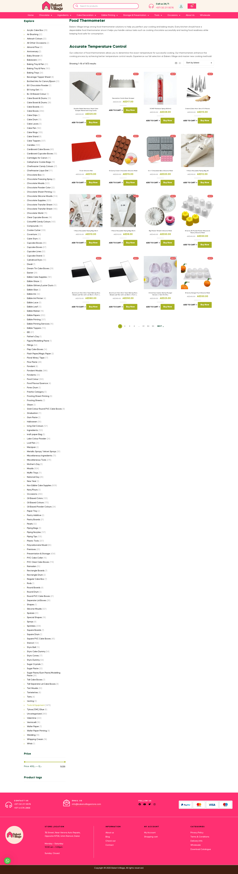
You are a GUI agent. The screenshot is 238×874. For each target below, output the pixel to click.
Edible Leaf (32, 307)
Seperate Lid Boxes (36, 601)
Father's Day (33, 337)
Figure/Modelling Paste (38, 341)
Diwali (30, 264)
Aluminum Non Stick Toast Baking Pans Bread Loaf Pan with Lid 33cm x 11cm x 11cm (123, 294)
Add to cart (78, 123)
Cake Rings (32, 132)
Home (31, 15)
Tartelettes (32, 693)
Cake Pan (31, 128)
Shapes (30, 605)
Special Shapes (34, 618)
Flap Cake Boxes (35, 349)
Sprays (30, 622)
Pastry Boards (33, 520)
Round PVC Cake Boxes (38, 596)
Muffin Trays (32, 473)
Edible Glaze (33, 281)
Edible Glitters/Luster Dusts (40, 286)
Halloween (32, 422)
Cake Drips (32, 115)
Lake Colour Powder (36, 439)
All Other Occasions (36, 43)
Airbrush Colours (34, 39)
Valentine (31, 718)
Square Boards (34, 630)
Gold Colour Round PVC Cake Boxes (44, 409)
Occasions (32, 494)
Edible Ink (31, 294)
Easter (30, 273)
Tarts (29, 697)
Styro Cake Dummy (36, 652)
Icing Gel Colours (35, 426)
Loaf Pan (31, 443)
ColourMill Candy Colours (39, 222)
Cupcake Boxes (34, 243)
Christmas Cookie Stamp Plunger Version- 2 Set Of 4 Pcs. (160, 294)
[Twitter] (149, 804)
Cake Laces (33, 124)
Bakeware (32, 60)
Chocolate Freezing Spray (39, 179)
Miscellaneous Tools (36, 460)
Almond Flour (33, 47)
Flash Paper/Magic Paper (39, 354)
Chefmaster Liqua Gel (37, 171)
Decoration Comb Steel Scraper (123, 98)
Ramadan (31, 566)
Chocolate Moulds (35, 183)
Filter (62, 766)
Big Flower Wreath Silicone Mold (160, 230)
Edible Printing (34, 320)
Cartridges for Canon (37, 158)
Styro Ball (31, 647)
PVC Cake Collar (35, 558)
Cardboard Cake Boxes (38, 149)
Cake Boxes (33, 111)
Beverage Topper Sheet (39, 77)
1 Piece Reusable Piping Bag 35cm (86, 230)
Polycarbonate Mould (37, 545)
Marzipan (31, 447)
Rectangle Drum (35, 575)
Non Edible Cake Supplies (39, 486)
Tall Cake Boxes (34, 680)
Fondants (31, 375)
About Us (190, 15)
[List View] (180, 62)
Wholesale (205, 15)
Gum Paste (32, 418)
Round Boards (33, 588)
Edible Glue (32, 290)
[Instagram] (154, 804)
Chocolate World (35, 213)
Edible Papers (33, 315)
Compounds (33, 226)
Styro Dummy (33, 660)
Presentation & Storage (38, 554)
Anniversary (32, 52)
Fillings (30, 345)
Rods (29, 583)
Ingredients (32, 430)
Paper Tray (32, 511)
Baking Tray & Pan (35, 64)
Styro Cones (33, 656)
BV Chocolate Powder (37, 86)
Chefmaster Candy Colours (40, 166)
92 (148, 326)
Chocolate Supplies (36, 201)
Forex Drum (32, 388)
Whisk (30, 744)
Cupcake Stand (34, 256)
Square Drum (33, 634)
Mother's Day (33, 464)
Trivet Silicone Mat (86, 170)
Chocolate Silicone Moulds (40, 196)
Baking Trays (33, 73)
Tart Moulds (32, 688)
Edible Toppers (34, 328)
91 (143, 326)
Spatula (30, 613)
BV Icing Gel (33, 90)
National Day (33, 477)
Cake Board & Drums (37, 98)
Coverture (32, 234)
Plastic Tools (33, 541)
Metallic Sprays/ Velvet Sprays (41, 452)
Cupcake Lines (34, 252)
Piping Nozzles (34, 532)
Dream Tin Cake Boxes (38, 269)
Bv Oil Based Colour (36, 94)
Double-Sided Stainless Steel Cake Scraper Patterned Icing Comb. (86, 109)
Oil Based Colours (35, 503)
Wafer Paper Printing (37, 731)
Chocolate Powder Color (39, 188)
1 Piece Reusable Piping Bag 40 (197, 170)
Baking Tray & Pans (36, 69)
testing (30, 701)
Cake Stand (32, 137)
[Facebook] (140, 804)
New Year (31, 481)
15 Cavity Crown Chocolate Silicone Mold (123, 170)
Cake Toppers (33, 141)
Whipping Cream (35, 739)
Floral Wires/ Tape (35, 358)
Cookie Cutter (34, 230)
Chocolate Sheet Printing (39, 192)
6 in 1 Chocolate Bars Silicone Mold (160, 170)
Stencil (30, 643)
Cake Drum (32, 120)
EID (28, 332)
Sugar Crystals (34, 664)
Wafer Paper (33, 727)
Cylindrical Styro (34, 260)
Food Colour (32, 379)
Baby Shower (33, 56)
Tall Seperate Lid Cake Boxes (41, 684)
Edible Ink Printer (35, 298)
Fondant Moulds (34, 371)
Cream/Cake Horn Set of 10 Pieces (197, 108)
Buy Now (93, 123)
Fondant (31, 366)
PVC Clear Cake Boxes (38, 562)
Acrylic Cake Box (35, 30)
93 (153, 326)
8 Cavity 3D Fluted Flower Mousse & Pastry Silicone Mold (197, 231)
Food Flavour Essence (37, 383)
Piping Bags (32, 528)
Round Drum (33, 592)
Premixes (31, 549)
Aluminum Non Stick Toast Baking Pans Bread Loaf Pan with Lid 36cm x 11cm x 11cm (86, 294)
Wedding (31, 735)
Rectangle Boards (35, 571)
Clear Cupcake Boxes (37, 218)
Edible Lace (32, 303)
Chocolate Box (34, 175)
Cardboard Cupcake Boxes (40, 154)
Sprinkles (31, 626)
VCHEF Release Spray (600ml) (160, 108)
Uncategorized (34, 714)
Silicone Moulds (34, 609)
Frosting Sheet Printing (38, 396)
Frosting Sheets (34, 401)
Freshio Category (35, 392)
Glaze (30, 405)
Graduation (32, 413)
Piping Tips (32, 537)
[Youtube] (145, 804)
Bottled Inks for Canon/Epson (41, 81)
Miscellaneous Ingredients (39, 456)
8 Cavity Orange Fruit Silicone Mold (197, 293)
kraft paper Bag (34, 434)
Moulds (30, 469)
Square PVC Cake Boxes (39, 639)
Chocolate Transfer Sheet (39, 205)
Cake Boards (33, 107)
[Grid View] (176, 62)
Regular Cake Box (35, 579)
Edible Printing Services (38, 324)
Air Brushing (32, 34)
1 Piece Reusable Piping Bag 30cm (123, 230)
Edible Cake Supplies (37, 277)
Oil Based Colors (35, 498)
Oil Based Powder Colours (39, 507)
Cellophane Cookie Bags (39, 162)
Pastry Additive (34, 515)
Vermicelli (31, 722)
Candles (31, 145)
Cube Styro (32, 239)
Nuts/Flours (32, 490)
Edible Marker (33, 311)
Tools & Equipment (36, 705)
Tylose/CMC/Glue (35, 710)
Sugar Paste (33, 669)
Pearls (30, 524)
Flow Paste (32, 362)
